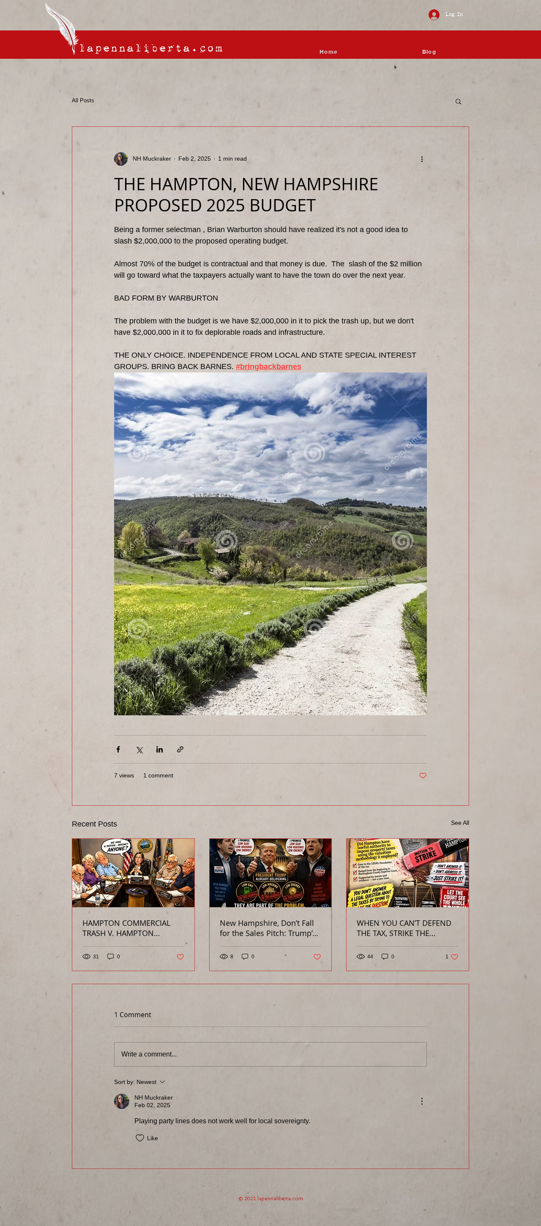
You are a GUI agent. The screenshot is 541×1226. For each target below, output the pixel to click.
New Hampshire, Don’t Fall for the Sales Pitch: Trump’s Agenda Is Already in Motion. (268, 928)
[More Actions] (422, 1101)
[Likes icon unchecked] (139, 1138)
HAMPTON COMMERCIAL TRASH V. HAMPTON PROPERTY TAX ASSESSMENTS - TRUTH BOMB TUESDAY (126, 928)
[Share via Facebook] (118, 749)
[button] (458, 101)
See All (460, 822)
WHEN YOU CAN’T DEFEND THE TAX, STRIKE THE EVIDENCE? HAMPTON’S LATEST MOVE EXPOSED (404, 928)
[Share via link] (180, 749)
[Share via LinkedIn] (160, 749)
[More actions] (422, 159)
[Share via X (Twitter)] (139, 749)
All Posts (83, 100)
